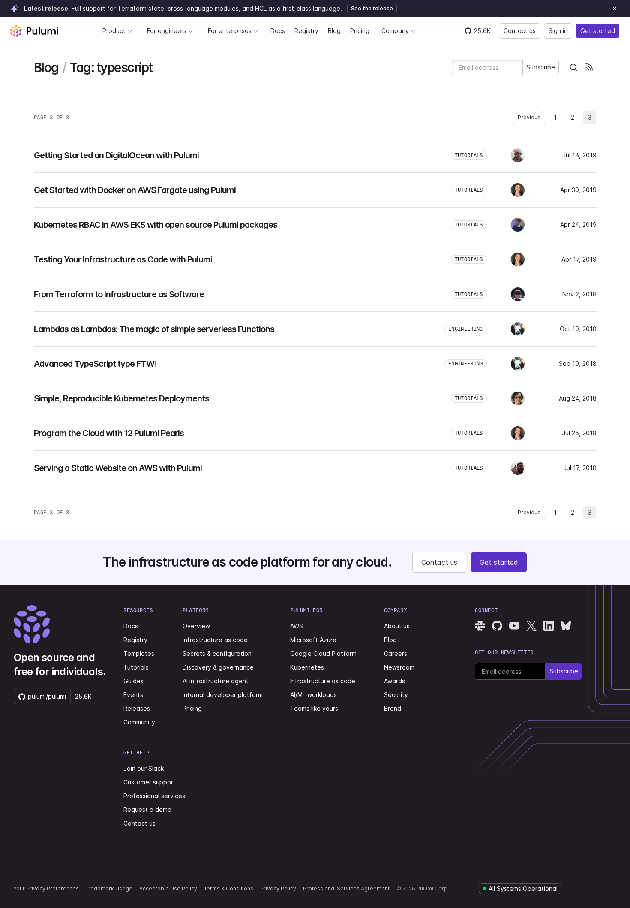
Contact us (520, 30)
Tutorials (136, 667)
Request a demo (147, 809)
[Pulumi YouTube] (514, 626)
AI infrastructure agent (216, 681)
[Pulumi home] (34, 31)
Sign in (558, 30)
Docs (277, 30)
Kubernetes (307, 667)
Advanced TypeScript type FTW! (95, 364)
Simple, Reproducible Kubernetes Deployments (121, 398)
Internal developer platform (223, 694)
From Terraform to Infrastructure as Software (119, 294)
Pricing (359, 30)
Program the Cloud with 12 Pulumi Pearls (109, 433)
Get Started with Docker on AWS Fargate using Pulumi (135, 190)
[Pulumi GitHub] (497, 626)
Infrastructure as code (215, 639)
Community (139, 722)
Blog (334, 30)
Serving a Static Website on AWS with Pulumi (118, 468)
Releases (136, 708)
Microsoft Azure (313, 639)
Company (395, 30)
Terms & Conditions (228, 888)
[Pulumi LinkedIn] (548, 626)
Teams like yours (314, 708)
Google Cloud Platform (323, 653)
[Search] (573, 67)
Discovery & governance (218, 667)
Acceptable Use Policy (168, 888)
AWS (296, 626)
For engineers (166, 30)
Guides (133, 681)
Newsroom (399, 667)
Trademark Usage (109, 888)
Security (396, 694)
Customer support (149, 782)
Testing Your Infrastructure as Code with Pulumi (123, 259)
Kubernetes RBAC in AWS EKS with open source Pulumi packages (155, 225)
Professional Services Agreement (346, 888)
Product (114, 30)
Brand (392, 708)
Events (133, 694)
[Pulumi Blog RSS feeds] (589, 67)
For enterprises (230, 30)
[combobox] (573, 67)
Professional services (154, 795)
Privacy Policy (278, 888)
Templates (138, 653)
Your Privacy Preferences (46, 888)
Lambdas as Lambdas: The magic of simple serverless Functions (154, 329)
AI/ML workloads (313, 694)
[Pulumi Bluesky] (566, 626)
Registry (306, 30)
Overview (196, 626)
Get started (597, 30)
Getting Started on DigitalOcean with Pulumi (116, 155)
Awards (394, 681)
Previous (529, 117)
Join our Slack (143, 768)
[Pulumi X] (531, 626)
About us (397, 626)
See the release (372, 8)
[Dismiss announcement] (614, 8)
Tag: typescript (111, 67)
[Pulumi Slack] (480, 626)
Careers (395, 653)
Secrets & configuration (217, 653)
